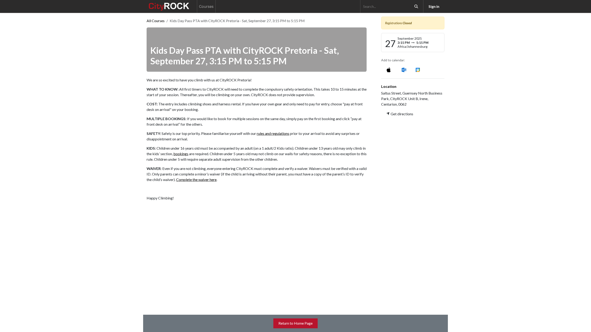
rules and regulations (273, 133)
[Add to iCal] (388, 69)
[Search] (416, 6)
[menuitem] (206, 6)
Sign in (433, 6)
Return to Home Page (295, 323)
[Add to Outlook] (404, 69)
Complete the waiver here (196, 179)
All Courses (156, 20)
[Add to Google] (417, 69)
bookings (180, 153)
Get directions (401, 114)
